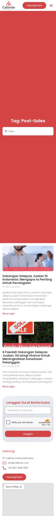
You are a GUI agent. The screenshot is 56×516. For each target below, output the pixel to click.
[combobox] (28, 131)
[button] (51, 5)
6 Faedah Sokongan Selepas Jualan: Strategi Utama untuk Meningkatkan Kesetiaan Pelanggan (26, 357)
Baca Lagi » (8, 313)
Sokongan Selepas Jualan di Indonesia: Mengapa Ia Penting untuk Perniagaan (27, 279)
